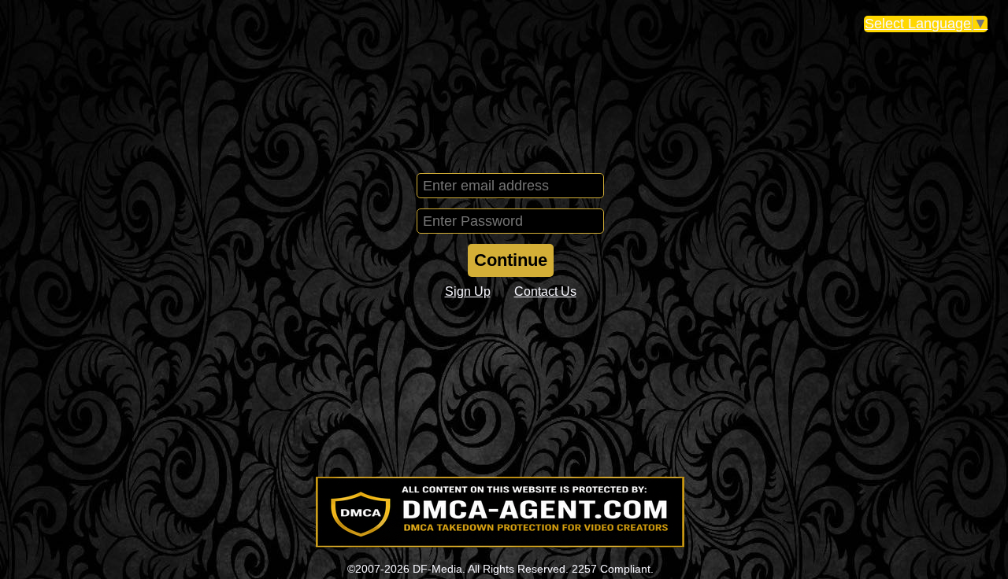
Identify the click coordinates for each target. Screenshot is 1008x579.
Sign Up (468, 291)
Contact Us (545, 291)
